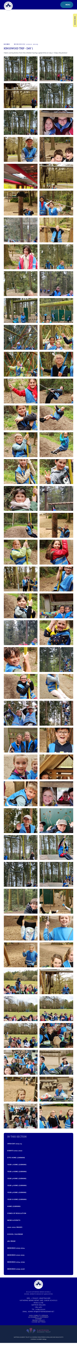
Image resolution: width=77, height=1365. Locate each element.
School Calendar (15, 1234)
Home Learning (14, 1206)
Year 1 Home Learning (16, 1164)
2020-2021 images (14, 1227)
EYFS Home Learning (16, 1157)
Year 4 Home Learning (17, 1185)
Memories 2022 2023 (26, 44)
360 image (11, 1241)
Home (7, 44)
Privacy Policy (38, 1320)
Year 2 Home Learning (17, 1171)
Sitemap (38, 1319)
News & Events (13, 1220)
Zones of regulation (16, 1213)
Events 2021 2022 (14, 1150)
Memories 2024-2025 (16, 1262)
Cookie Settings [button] (38, 1322)
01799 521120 (40, 1309)
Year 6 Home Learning (17, 1199)
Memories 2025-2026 (16, 1269)
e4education (48, 1294)
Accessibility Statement (38, 1317)
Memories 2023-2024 (16, 1248)
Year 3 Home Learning (16, 1178)
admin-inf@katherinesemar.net (41, 1311)
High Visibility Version (38, 1315)
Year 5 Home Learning (16, 1192)
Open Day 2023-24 (14, 1144)
